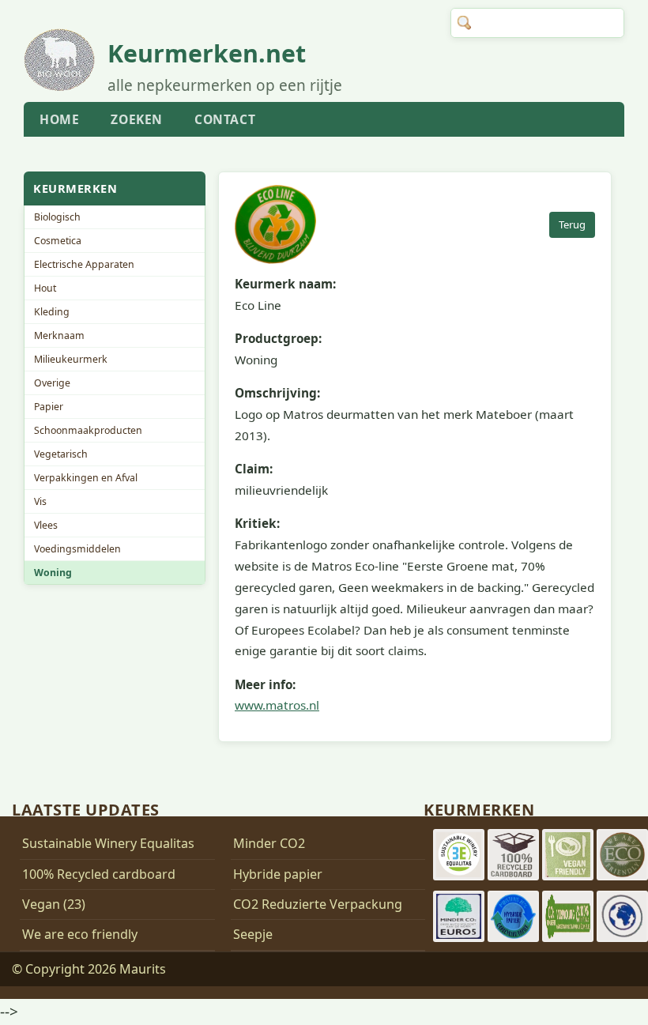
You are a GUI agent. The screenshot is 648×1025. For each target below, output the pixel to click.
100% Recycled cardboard (98, 874)
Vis (40, 501)
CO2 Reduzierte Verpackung (317, 904)
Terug (572, 224)
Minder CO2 (269, 843)
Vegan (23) (53, 904)
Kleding (52, 311)
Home (59, 119)
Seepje (253, 934)
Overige (52, 383)
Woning (53, 572)
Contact (224, 119)
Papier (48, 406)
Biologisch (57, 217)
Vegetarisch (61, 454)
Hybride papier (277, 874)
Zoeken (137, 119)
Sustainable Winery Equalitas (108, 843)
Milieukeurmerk (70, 359)
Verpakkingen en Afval (86, 477)
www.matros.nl (277, 705)
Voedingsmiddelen (77, 549)
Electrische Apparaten (84, 264)
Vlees (46, 525)
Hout (45, 288)
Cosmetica (57, 240)
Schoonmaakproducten (88, 430)
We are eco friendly (80, 934)
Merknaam (59, 335)
